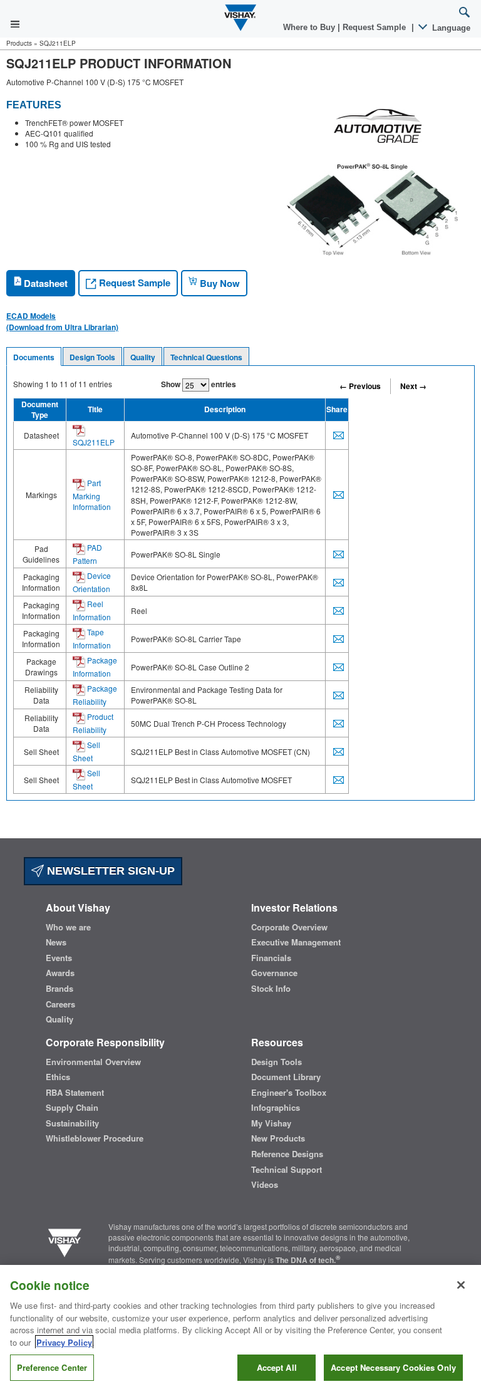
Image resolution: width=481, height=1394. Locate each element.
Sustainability (72, 1123)
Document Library (286, 1077)
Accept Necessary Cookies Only (393, 1367)
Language (450, 28)
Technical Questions (206, 357)
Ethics (58, 1077)
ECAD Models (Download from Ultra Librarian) (62, 321)
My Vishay (271, 1123)
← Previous (360, 386)
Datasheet (44, 283)
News (56, 942)
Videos (264, 1184)
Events (59, 958)
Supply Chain (72, 1107)
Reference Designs (287, 1154)
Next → (413, 386)
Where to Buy (310, 27)
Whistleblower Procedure (94, 1138)
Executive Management (296, 942)
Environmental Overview (93, 1062)
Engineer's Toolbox (288, 1092)
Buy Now (218, 283)
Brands (59, 988)
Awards (60, 973)
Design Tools (92, 357)
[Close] (461, 1285)
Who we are (68, 927)
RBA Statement (75, 1092)
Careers (60, 1004)
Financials (271, 958)
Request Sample (133, 282)
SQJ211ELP (94, 442)
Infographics (275, 1107)
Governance (274, 973)
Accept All (277, 1367)
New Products (278, 1138)
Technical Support (286, 1169)
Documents (33, 357)
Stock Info (271, 988)
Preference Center (52, 1367)
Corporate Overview (289, 927)
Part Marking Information (92, 494)
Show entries (198, 384)
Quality (142, 357)
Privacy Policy (64, 1342)
